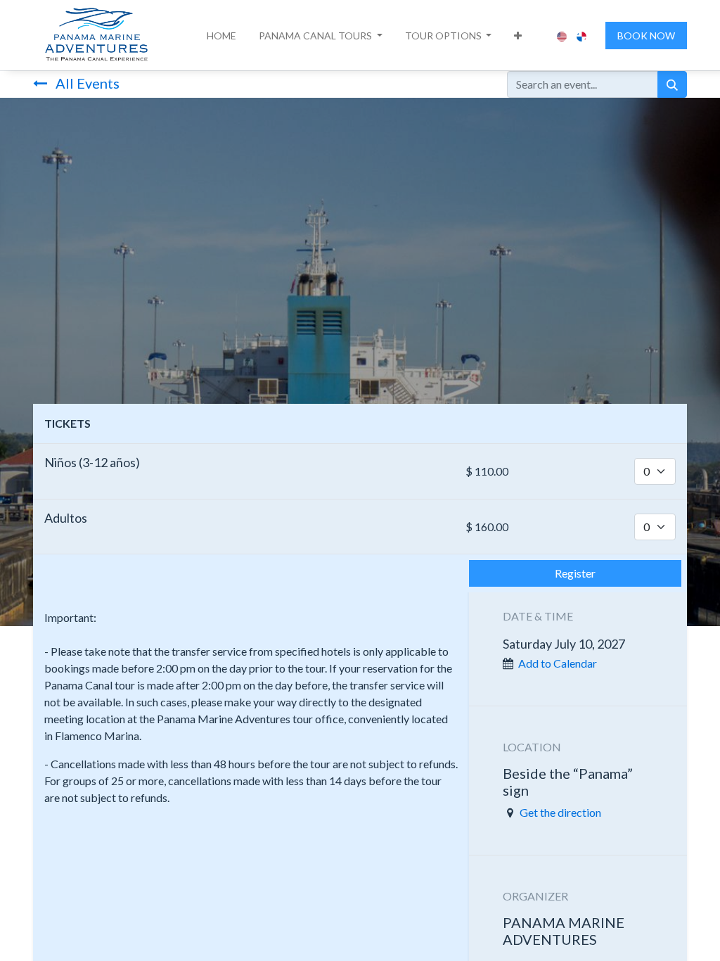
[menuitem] (221, 35)
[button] (321, 35)
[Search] (672, 84)
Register (575, 573)
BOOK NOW (646, 36)
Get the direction (560, 812)
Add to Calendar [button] (557, 663)
